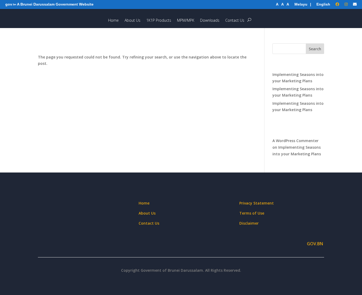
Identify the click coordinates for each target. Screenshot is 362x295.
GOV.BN (315, 244)
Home (113, 21)
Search (315, 48)
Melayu (300, 4)
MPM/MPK (185, 21)
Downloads (209, 21)
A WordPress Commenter (295, 140)
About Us (132, 21)
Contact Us (234, 21)
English (323, 4)
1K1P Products (158, 21)
